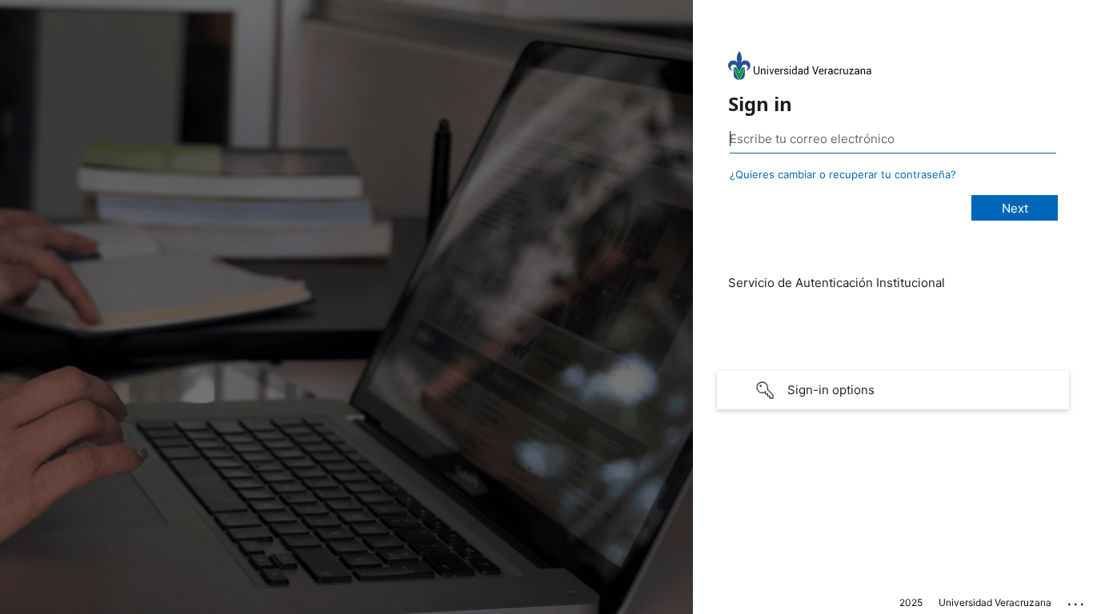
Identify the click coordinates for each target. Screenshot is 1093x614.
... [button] (1077, 600)
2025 (911, 602)
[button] (893, 390)
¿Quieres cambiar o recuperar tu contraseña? (843, 174)
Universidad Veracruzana (995, 602)
